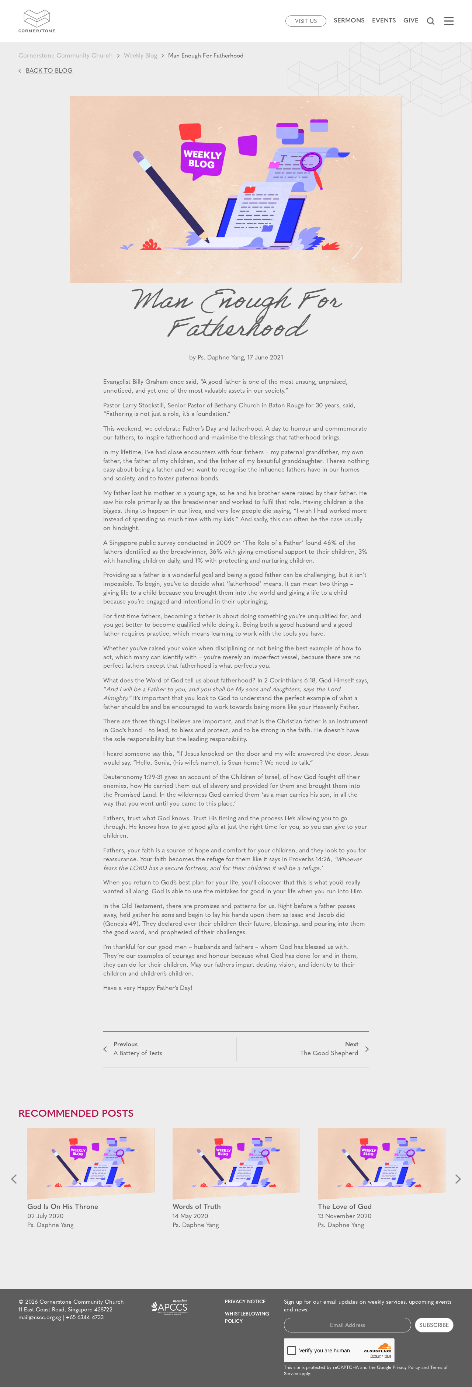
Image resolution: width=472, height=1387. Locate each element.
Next (458, 1178)
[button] (430, 21)
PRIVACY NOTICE (245, 1302)
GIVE (411, 21)
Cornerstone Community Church (65, 56)
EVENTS (384, 21)
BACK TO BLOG (49, 71)
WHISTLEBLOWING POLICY (247, 1318)
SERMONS (349, 21)
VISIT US (306, 21)
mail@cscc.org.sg (39, 1318)
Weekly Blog (140, 56)
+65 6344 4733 (85, 1318)
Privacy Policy (406, 1368)
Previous (14, 1178)
